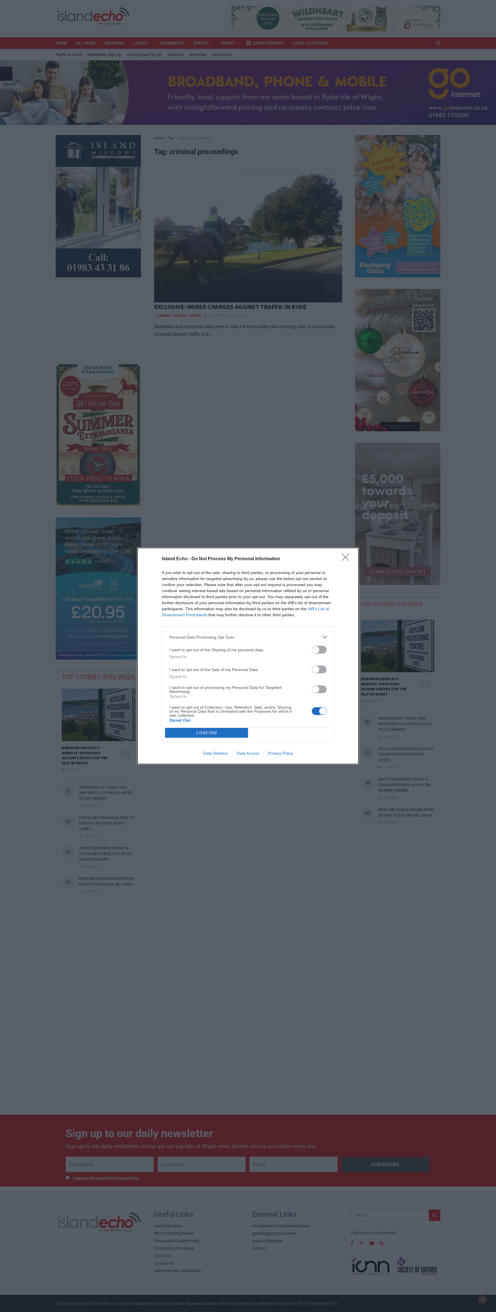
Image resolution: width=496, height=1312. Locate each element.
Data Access (248, 753)
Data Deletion (215, 753)
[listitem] (248, 637)
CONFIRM (206, 733)
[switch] (319, 650)
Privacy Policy (280, 753)
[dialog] (248, 656)
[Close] (347, 559)
